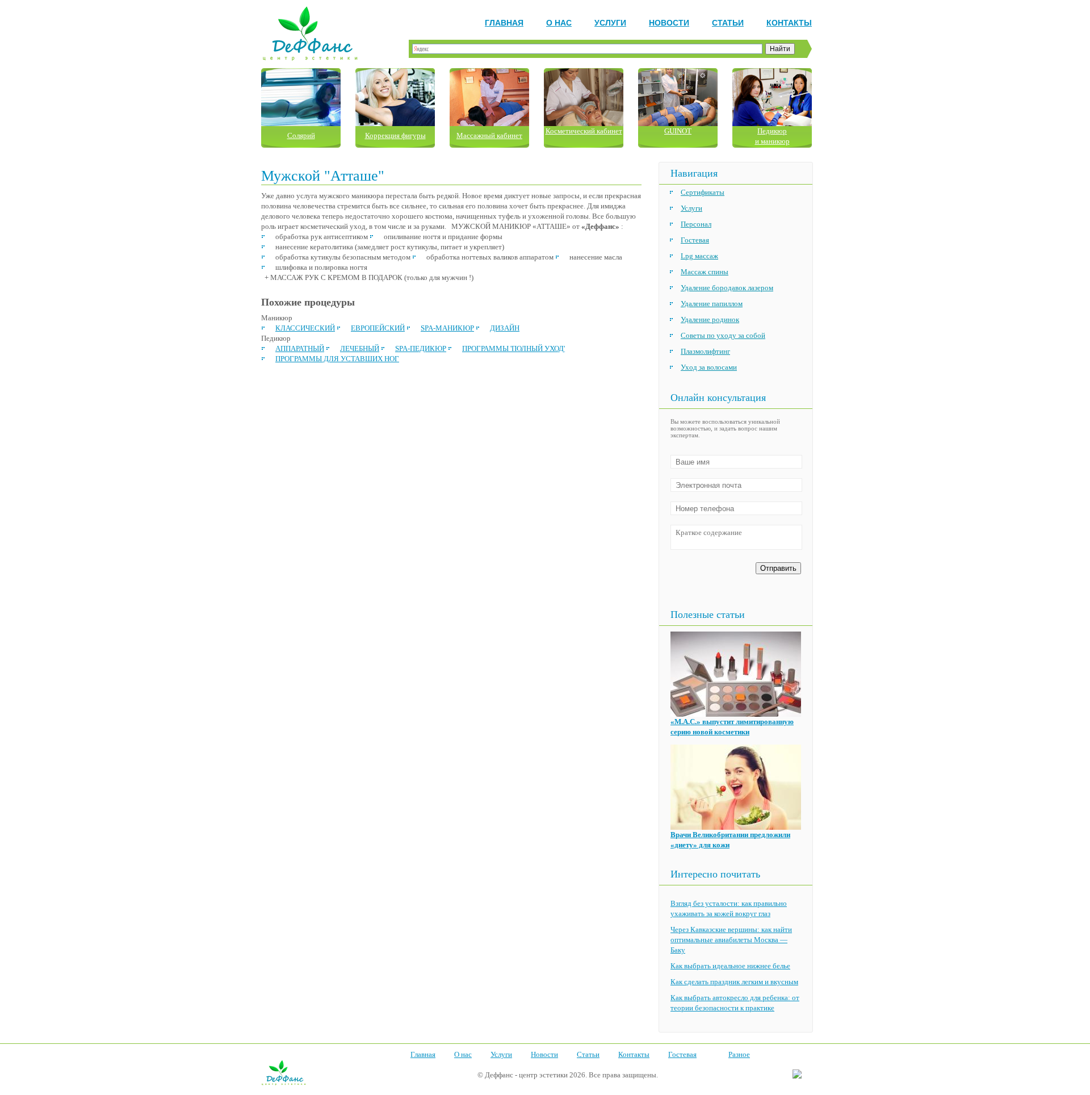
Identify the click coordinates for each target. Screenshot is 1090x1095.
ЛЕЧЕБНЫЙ (359, 348)
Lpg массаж (699, 256)
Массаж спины (704, 272)
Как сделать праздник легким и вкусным (734, 981)
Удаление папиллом (712, 303)
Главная (504, 22)
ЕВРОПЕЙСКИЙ (378, 328)
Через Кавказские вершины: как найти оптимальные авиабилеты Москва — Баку (731, 939)
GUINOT (677, 131)
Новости (669, 22)
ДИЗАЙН (504, 328)
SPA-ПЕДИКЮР (420, 348)
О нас (559, 22)
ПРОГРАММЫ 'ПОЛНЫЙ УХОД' (513, 348)
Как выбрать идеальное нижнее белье (730, 966)
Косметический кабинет (584, 131)
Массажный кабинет (489, 135)
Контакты (789, 22)
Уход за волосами (709, 367)
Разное (739, 1054)
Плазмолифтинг (705, 351)
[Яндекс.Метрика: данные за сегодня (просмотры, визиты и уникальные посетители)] (797, 1074)
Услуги (610, 22)
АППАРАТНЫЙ (299, 348)
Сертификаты (702, 192)
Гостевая (695, 240)
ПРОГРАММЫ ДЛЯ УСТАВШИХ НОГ (337, 358)
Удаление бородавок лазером (727, 287)
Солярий (301, 135)
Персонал (696, 224)
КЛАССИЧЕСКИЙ (305, 328)
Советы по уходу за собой (723, 335)
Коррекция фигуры (395, 135)
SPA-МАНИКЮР (447, 328)
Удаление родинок (710, 319)
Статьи (728, 22)
